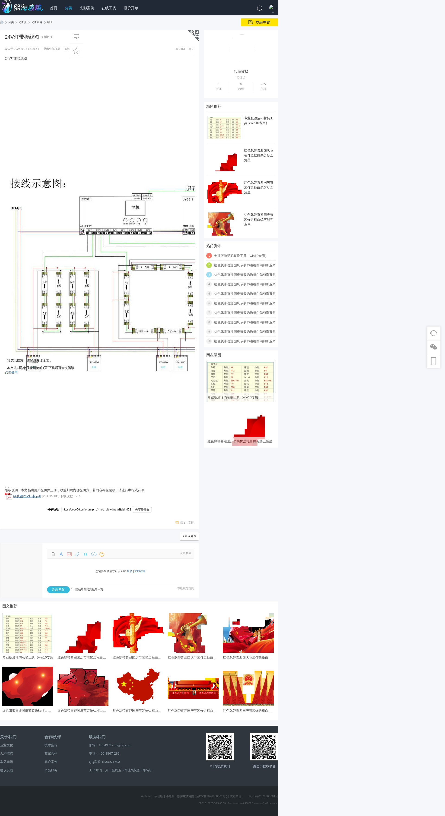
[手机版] (220, 746)
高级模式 (185, 553)
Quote (85, 554)
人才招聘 (6, 753)
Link (77, 554)
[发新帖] (259, 22)
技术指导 (50, 745)
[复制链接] (47, 36)
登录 (129, 571)
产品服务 (50, 770)
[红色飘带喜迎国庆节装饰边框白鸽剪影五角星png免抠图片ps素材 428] (241, 445)
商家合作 (50, 753)
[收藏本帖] (76, 51)
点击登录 (11, 372)
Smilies (101, 554)
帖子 (50, 22)
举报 (191, 522)
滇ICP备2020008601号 (211, 796)
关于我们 (8, 736)
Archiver (146, 796)
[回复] (76, 37)
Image (69, 554)
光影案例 (86, 8)
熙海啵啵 (241, 71)
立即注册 (140, 571)
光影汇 (23, 22)
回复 (183, 522)
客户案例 (50, 762)
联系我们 (97, 736)
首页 (53, 8)
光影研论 (37, 22)
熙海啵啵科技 (2, 22)
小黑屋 (170, 796)
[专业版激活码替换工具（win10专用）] (241, 401)
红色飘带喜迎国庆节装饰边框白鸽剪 (83, 657)
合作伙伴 (52, 736)
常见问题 (6, 762)
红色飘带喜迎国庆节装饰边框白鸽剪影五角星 (258, 155)
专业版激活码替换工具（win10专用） (241, 256)
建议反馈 (6, 770)
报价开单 (131, 8)
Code (93, 554)
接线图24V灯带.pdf (27, 496)
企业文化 (6, 745)
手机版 (159, 796)
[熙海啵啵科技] (23, 6)
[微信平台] (264, 746)
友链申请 (235, 796)
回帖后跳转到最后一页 (89, 589)
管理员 (241, 77)
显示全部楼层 (51, 48)
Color (61, 554)
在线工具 (109, 8)
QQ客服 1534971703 (104, 762)
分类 (68, 8)
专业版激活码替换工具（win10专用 (28, 657)
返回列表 (190, 536)
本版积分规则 (185, 588)
